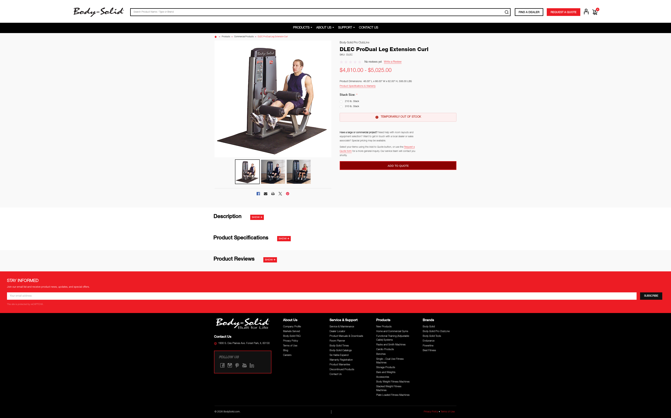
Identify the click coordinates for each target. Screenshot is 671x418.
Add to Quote (398, 166)
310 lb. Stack (352, 106)
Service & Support (344, 320)
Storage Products (385, 367)
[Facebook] (258, 194)
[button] (243, 323)
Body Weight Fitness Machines (393, 382)
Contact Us (368, 27)
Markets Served (291, 331)
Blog (285, 350)
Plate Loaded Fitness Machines (393, 395)
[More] (312, 28)
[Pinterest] (287, 194)
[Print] (273, 194)
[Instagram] (229, 365)
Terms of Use (290, 346)
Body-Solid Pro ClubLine (436, 331)
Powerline (428, 346)
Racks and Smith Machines (391, 345)
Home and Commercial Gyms (392, 331)
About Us (323, 27)
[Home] (216, 37)
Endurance (428, 341)
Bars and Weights (385, 372)
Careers (287, 355)
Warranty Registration (341, 360)
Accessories (382, 377)
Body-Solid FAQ (292, 336)
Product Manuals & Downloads (346, 336)
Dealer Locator (337, 331)
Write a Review (393, 62)
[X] (280, 194)
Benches (381, 354)
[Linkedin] (251, 365)
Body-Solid (429, 327)
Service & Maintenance (342, 327)
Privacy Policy (290, 341)
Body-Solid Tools (432, 336)
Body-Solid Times (339, 346)
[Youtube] (244, 365)
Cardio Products (385, 349)
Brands (428, 320)
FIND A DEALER (529, 12)
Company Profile (292, 327)
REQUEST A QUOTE (563, 12)
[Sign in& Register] (586, 11)
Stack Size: (349, 95)
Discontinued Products (342, 369)
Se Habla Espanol (339, 355)
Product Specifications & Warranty (358, 86)
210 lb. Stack (352, 101)
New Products (384, 327)
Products (301, 27)
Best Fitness (429, 350)
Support (345, 27)
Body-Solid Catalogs (341, 350)
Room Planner (337, 341)
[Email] (265, 194)
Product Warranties (340, 365)
